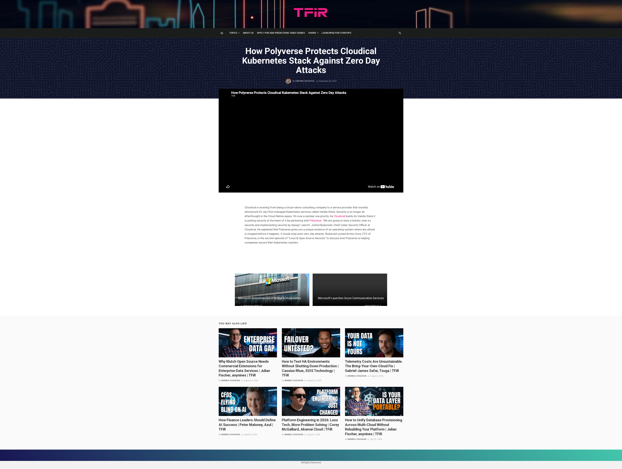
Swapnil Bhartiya (305, 81)
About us (248, 33)
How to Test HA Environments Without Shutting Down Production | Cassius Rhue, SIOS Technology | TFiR (310, 368)
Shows (312, 33)
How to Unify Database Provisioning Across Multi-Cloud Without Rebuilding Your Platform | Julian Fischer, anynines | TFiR (373, 427)
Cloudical (339, 216)
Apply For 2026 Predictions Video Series (281, 33)
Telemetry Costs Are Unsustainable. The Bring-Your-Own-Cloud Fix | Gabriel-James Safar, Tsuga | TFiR (374, 366)
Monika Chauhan (230, 380)
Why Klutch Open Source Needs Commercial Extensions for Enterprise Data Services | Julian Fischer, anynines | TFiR (244, 368)
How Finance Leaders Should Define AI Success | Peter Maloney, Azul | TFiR (247, 424)
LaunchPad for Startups (336, 33)
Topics (233, 33)
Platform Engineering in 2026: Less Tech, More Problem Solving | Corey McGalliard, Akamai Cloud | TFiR (310, 424)
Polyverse (315, 220)
